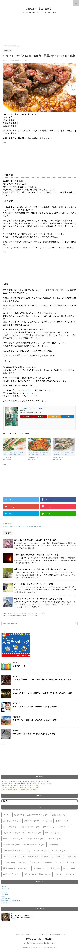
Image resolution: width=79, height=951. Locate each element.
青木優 (39, 526)
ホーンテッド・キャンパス (16, 850)
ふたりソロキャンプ (38, 815)
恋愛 (47, 862)
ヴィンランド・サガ (13, 856)
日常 (69, 862)
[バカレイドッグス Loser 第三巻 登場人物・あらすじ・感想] (14, 444)
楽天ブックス (27, 416)
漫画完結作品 (8, 523)
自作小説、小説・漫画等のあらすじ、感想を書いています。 (39, 943)
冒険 (60, 856)
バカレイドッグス (10, 526)
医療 (35, 526)
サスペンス (35, 833)
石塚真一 (69, 868)
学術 (22, 862)
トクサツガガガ (34, 839)
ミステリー (41, 850)
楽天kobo (40, 416)
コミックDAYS (22, 390)
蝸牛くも (45, 874)
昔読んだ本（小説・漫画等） (39, 8)
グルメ (48, 827)
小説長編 (4, 894)
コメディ (63, 827)
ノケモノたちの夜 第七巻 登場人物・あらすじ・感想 (36, 555)
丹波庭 (33, 856)
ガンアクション (31, 827)
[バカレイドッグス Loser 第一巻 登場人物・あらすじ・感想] (39, 444)
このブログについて (30, 934)
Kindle (68, 416)
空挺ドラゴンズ (12, 874)
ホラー (53, 844)
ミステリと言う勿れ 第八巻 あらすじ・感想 (22, 615)
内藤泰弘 (47, 856)
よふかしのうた (12, 821)
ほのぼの (58, 815)
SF (7, 815)
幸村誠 (34, 862)
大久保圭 (9, 862)
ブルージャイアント (34, 844)
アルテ (47, 821)
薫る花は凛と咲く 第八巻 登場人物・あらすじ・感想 (35, 707)
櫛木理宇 (39, 868)
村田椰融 (9, 868)
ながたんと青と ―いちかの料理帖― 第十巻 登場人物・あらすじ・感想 (42, 693)
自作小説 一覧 (19, 666)
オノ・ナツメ (11, 827)
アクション (31, 821)
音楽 (70, 874)
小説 (3, 890)
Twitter (14, 919)
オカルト (61, 821)
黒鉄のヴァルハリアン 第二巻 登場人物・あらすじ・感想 (38, 599)
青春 (58, 874)
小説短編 (4, 892)
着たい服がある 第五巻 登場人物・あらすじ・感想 (35, 540)
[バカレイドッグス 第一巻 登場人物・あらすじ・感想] (64, 444)
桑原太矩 (24, 868)
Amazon (54, 416)
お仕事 (19, 815)
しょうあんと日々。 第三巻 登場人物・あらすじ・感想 (26, 613)
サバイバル (52, 833)
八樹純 (31, 526)
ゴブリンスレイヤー (13, 833)
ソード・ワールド (12, 839)
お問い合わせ (19, 934)
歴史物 (54, 868)
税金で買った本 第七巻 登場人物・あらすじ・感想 (34, 734)
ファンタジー (11, 844)
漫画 (3, 896)
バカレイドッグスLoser (21, 526)
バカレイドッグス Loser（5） (33, 408)
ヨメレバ (27, 410)
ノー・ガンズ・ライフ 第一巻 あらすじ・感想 (33, 584)
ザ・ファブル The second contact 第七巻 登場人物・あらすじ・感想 (42, 679)
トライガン (54, 839)
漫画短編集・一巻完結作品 (10, 901)
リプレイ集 (5, 888)
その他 (3, 886)
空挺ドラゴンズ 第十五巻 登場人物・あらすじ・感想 (35, 720)
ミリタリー (59, 850)
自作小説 (30, 874)
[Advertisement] (39, 28)
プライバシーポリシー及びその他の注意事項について (52, 934)
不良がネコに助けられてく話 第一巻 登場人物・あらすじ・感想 (41, 569)
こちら (33, 393)
